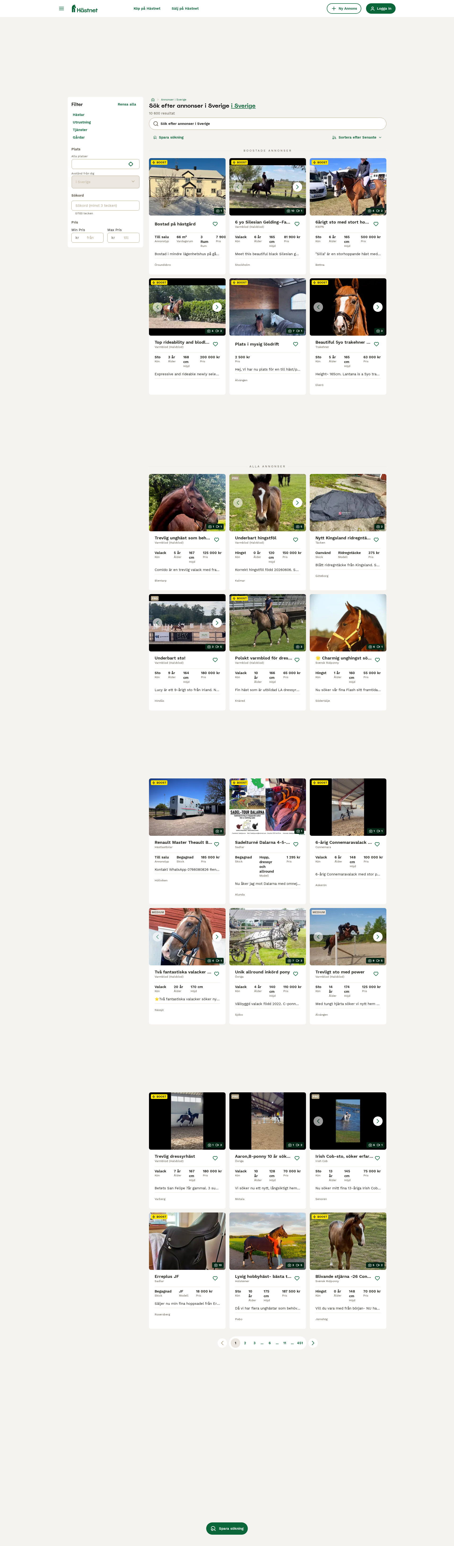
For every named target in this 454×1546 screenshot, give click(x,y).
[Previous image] (238, 187)
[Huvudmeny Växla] (61, 8)
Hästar (78, 115)
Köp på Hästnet (147, 8)
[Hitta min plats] (130, 164)
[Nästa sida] (313, 1343)
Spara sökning (171, 137)
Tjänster (80, 130)
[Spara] (215, 224)
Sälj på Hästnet (185, 8)
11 (284, 1343)
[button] (267, 186)
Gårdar (79, 137)
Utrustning (82, 122)
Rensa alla (127, 104)
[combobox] (99, 164)
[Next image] (297, 187)
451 (300, 1343)
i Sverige (243, 105)
